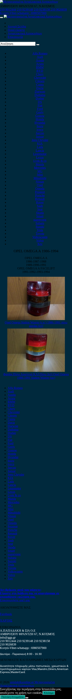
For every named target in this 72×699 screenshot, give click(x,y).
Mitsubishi (40, 178)
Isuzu (40, 126)
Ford (40, 108)
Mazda (40, 164)
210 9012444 (8, 9)
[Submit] (37, 44)
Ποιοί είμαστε (16, 30)
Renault (40, 199)
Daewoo (40, 91)
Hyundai (40, 122)
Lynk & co (39, 160)
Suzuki (40, 226)
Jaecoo (40, 133)
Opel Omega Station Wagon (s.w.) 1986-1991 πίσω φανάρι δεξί (36, 324)
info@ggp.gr (8, 637)
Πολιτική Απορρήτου (13, 697)
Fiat (40, 105)
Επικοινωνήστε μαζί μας (15, 600)
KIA (40, 143)
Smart (39, 216)
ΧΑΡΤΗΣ (6, 620)
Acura (40, 63)
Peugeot (40, 192)
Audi (40, 57)
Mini (40, 174)
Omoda (39, 188)
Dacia (39, 88)
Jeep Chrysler (40, 140)
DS (40, 102)
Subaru (40, 223)
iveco (40, 129)
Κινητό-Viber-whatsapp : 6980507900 (23, 13)
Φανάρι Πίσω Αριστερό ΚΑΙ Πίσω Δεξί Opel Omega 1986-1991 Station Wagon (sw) (36, 376)
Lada (40, 147)
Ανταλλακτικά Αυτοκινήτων (25, 33)
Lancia (40, 150)
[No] (26, 697)
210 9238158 (42, 9)
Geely (40, 112)
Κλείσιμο (49, 692)
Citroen (39, 81)
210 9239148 (25, 9)
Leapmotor (39, 154)
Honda (40, 119)
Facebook (6, 614)
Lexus (40, 157)
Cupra (40, 84)
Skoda (40, 212)
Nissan (40, 181)
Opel (40, 185)
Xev (39, 244)
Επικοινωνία (15, 36)
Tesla (40, 230)
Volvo (40, 240)
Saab (40, 205)
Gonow (40, 115)
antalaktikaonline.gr (22, 682)
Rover (40, 202)
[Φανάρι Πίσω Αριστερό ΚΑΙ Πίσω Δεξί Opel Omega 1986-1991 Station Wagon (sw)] (36, 370)
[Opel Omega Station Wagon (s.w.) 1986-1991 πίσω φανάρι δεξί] (36, 319)
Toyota (40, 233)
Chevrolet (40, 77)
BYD (39, 70)
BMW (40, 67)
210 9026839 (59, 9)
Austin (40, 60)
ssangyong (39, 219)
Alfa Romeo (39, 53)
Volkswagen (39, 237)
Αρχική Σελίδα (17, 26)
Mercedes (40, 167)
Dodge (40, 98)
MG (39, 171)
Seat (39, 209)
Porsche (40, 195)
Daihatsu (40, 95)
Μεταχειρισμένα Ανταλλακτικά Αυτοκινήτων (27, 684)
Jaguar (40, 136)
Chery (40, 74)
